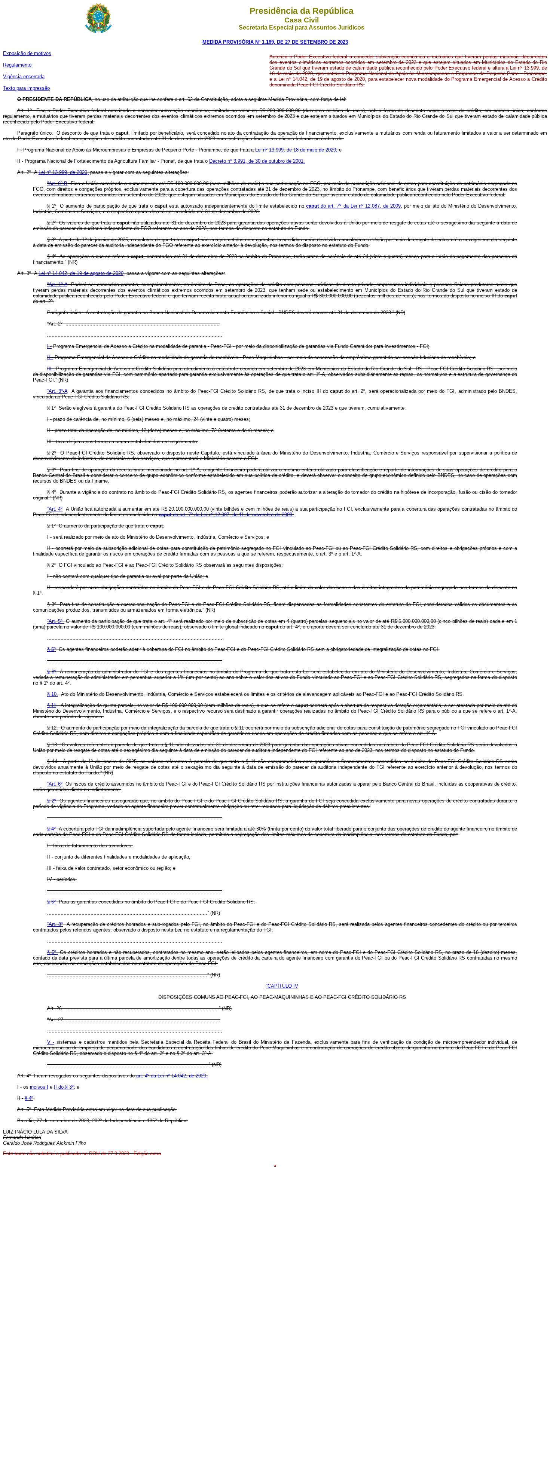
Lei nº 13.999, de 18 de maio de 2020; (296, 150)
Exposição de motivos (27, 53)
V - (50, 1042)
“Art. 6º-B (57, 183)
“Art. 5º (55, 621)
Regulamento (17, 65)
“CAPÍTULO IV (282, 986)
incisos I (39, 1087)
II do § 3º (64, 1087)
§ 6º (51, 902)
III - (51, 368)
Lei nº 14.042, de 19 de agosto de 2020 (81, 273)
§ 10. (52, 694)
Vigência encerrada (24, 76)
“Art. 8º (55, 924)
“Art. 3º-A (57, 391)
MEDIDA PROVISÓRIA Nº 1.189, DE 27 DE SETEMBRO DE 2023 (275, 42)
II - (50, 357)
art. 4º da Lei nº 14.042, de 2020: (172, 1076)
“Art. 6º (54, 784)
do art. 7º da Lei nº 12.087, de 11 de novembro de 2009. (226, 514)
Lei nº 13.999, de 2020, (64, 172)
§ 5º (51, 649)
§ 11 (51, 705)
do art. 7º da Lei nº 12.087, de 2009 (353, 206)
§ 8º (51, 672)
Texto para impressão (26, 88)
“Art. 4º (54, 509)
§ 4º (52, 829)
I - (49, 346)
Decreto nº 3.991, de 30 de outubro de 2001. (257, 161)
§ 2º (51, 801)
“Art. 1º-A (57, 284)
